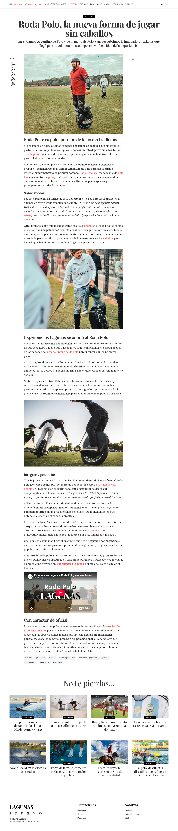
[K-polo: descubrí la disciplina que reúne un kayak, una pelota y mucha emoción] (150, 752)
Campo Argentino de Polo (62, 351)
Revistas (128, 810)
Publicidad (81, 818)
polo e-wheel (58, 662)
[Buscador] (166, 4)
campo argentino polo (67, 658)
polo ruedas (40, 658)
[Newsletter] (162, 4)
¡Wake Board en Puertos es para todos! (28, 770)
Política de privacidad (32, 821)
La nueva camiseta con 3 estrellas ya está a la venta (150, 724)
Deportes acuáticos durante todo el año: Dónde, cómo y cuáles (27, 725)
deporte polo (44, 662)
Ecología (84, 4)
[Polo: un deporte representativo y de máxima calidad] (109, 752)
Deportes (73, 4)
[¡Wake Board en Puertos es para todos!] (28, 752)
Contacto (81, 814)
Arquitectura (52, 4)
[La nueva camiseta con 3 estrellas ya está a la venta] (150, 706)
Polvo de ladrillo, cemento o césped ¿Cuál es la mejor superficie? (68, 771)
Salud (99, 4)
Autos (63, 4)
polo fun (105, 658)
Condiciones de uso (17, 821)
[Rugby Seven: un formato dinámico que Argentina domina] (109, 706)
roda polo (28, 658)
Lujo (92, 4)
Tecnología (118, 4)
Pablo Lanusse (88, 172)
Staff (127, 818)
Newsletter (82, 810)
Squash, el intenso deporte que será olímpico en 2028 (69, 724)
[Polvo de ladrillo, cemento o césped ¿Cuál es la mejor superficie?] (68, 752)
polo (51, 177)
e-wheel (52, 658)
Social (107, 4)
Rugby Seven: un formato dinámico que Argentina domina (109, 725)
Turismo (129, 4)
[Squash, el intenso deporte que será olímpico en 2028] (68, 706)
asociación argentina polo (89, 658)
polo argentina (30, 662)
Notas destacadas (132, 814)
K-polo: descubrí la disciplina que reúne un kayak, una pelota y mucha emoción (150, 773)
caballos (108, 238)
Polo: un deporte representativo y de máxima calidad (109, 771)
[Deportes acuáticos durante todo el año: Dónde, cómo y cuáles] (28, 706)
